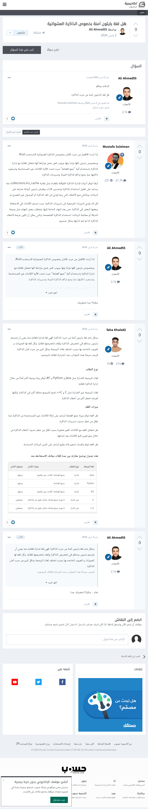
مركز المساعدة (25, 744)
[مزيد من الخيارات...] (9, 78)
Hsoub (42, 750)
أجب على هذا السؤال (22, 49)
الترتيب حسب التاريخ (14, 132)
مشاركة (37, 32)
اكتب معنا (89, 744)
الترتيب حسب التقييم (31, 132)
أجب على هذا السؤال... (112, 639)
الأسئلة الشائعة (103, 744)
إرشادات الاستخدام (61, 744)
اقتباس (98, 119)
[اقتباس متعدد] (106, 118)
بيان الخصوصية (42, 744)
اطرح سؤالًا (53, 49)
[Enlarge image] (52, 487)
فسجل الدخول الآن (75, 624)
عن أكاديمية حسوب (123, 744)
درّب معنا (78, 744)
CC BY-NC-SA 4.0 (79, 750)
